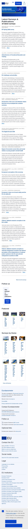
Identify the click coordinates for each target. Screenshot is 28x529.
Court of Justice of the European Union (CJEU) (12, 482)
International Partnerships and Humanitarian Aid (6, 372)
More (8, 47)
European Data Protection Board (9, 498)
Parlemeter (22, 319)
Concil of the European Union (8, 479)
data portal (18, 431)
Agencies (4, 503)
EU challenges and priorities (9, 75)
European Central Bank (7, 484)
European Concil (5, 477)
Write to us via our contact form (9, 449)
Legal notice (4, 467)
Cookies (3, 469)
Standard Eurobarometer (6, 322)
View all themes (7, 383)
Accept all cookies (10, 521)
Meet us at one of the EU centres (9, 451)
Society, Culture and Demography (22, 371)
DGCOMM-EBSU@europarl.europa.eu (10, 411)
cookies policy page (11, 513)
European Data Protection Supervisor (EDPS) (12, 496)
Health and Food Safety (22, 346)
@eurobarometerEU (18, 424)
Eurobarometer (7, 391)
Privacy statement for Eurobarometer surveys (12, 403)
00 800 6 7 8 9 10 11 (10, 445)
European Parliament (6, 476)
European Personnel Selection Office (10, 500)
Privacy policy (5, 466)
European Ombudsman (7, 494)
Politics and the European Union (14, 371)
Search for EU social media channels (10, 457)
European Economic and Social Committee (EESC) (13, 489)
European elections (14, 321)
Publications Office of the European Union (11, 501)
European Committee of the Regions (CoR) (11, 491)
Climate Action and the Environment (6, 348)
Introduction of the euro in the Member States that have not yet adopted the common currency (14, 103)
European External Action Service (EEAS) (11, 488)
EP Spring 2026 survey (8, 29)
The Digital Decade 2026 (8, 131)
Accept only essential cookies (13, 525)
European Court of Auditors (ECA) (9, 486)
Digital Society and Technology (14, 347)
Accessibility (4, 401)
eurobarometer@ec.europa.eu (9, 415)
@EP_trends (16, 422)
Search (24, 4)
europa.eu (12, 399)
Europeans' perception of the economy (12, 172)
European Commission (7, 481)
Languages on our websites (8, 464)
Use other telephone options (8, 447)
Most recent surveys (21, 279)
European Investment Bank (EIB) (9, 493)
